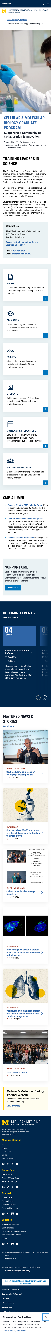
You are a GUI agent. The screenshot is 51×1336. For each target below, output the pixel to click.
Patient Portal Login (9, 1181)
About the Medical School (11, 1235)
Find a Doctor (7, 1175)
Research (7, 1193)
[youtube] (17, 1164)
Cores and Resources (10, 1208)
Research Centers (8, 1205)
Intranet (5, 1238)
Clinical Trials (7, 1198)
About (4, 1145)
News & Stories (7, 1158)
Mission (5, 1148)
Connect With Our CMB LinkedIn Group (25, 505)
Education (7, 1220)
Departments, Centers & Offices (14, 1231)
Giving (4, 1155)
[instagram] (8, 1164)
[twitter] (12, 1164)
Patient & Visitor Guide (10, 1178)
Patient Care (8, 1170)
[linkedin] (12, 1214)
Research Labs (7, 1201)
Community (6, 1151)
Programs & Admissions (11, 1224)
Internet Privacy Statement (14, 1330)
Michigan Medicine (11, 1140)
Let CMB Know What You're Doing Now (25, 519)
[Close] (46, 1317)
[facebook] (3, 1164)
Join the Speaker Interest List (21, 537)
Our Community (8, 1228)
